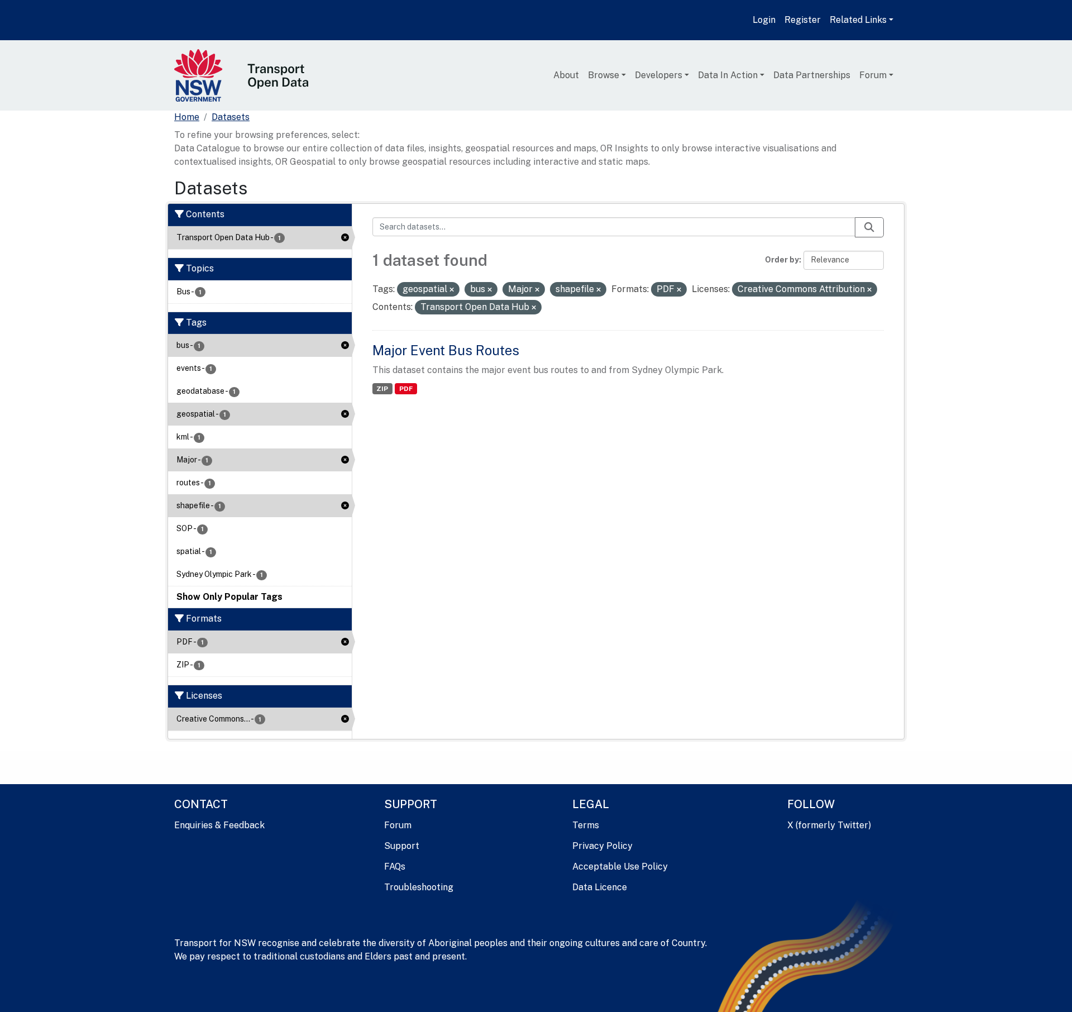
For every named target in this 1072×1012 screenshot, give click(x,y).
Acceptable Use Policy (620, 866)
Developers (658, 75)
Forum (873, 75)
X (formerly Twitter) (829, 825)
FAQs (394, 866)
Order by (782, 259)
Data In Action (728, 75)
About (566, 75)
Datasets (231, 117)
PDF (406, 389)
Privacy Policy (602, 846)
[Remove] (451, 290)
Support (401, 846)
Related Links (858, 20)
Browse (603, 75)
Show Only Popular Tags (229, 596)
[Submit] (869, 227)
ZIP (382, 389)
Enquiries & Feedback (219, 825)
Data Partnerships (811, 75)
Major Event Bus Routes (445, 350)
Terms (585, 825)
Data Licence (599, 887)
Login (764, 20)
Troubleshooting (418, 887)
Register (802, 20)
